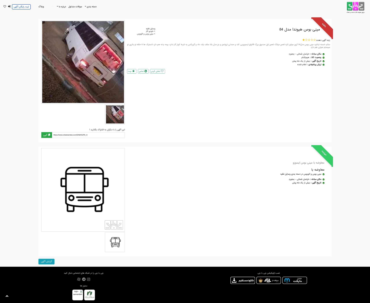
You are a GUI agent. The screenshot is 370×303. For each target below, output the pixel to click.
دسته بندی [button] (91, 6)
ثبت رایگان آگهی (21, 7)
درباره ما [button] (62, 6)
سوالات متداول (75, 6)
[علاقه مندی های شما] (5, 6)
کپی (45, 135)
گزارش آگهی (46, 261)
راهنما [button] (51, 6)
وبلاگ (41, 6)
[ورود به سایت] (9, 6)
